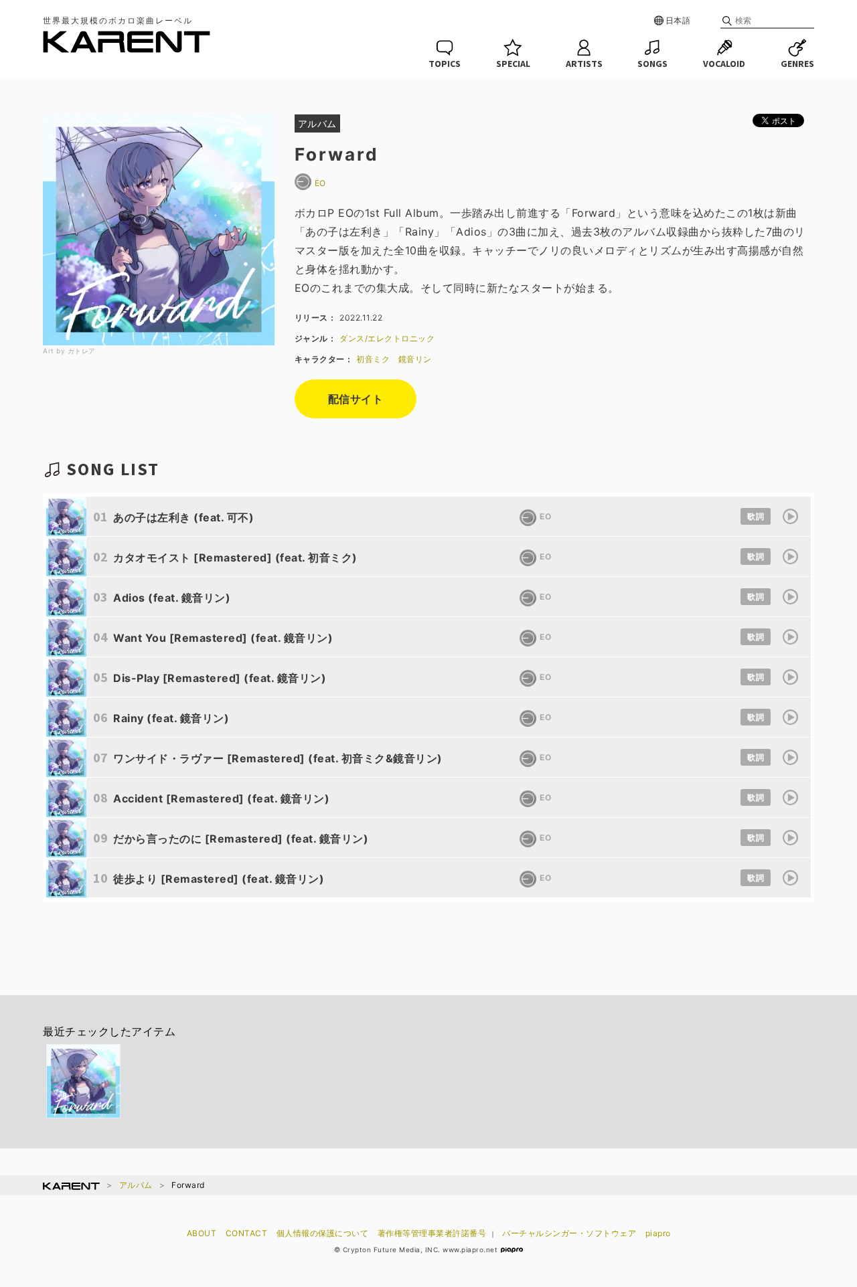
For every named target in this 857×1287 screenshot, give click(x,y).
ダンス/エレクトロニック (387, 338)
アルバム (136, 1185)
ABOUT (202, 1233)
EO (320, 183)
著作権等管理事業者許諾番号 (432, 1233)
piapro (658, 1233)
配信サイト (356, 399)
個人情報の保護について (323, 1233)
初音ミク (373, 359)
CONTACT (247, 1233)
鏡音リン (415, 359)
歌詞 (755, 516)
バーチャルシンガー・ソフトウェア (569, 1233)
